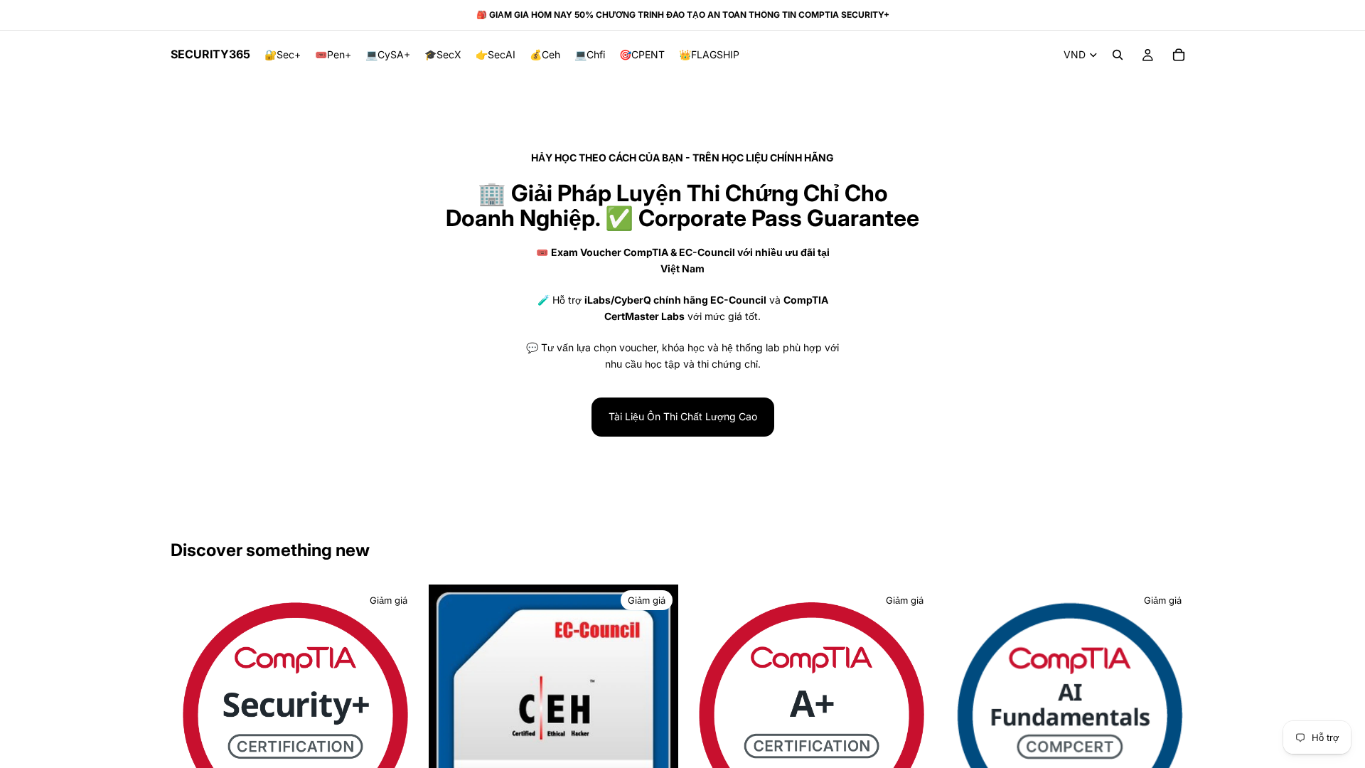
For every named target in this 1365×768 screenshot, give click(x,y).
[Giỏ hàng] (1178, 54)
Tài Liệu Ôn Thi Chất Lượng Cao (683, 416)
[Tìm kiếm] (1117, 54)
